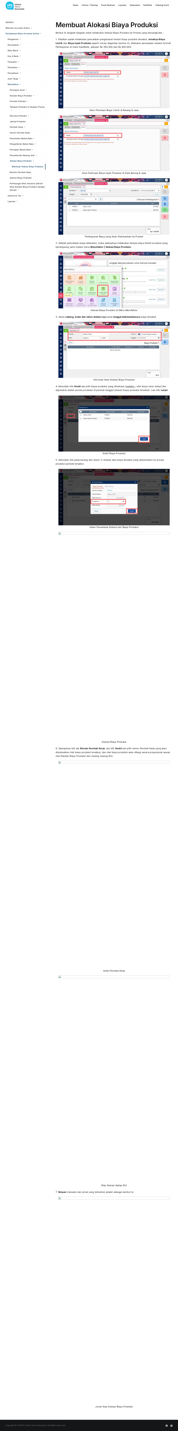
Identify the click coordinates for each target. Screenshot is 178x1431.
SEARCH (9, 22)
